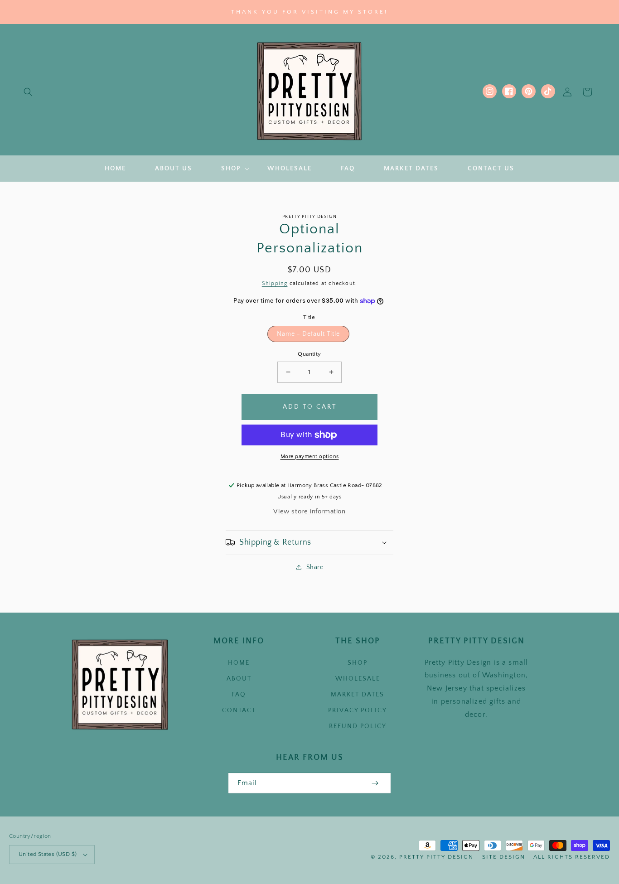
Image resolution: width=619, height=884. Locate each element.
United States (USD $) (48, 854)
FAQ (239, 694)
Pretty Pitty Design (436, 857)
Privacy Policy (357, 710)
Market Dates (357, 694)
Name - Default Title (308, 334)
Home (239, 663)
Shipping (275, 283)
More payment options (309, 456)
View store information (309, 511)
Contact (239, 710)
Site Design (503, 857)
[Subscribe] (375, 783)
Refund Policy (358, 726)
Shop (358, 663)
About (239, 678)
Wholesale (357, 678)
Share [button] (315, 567)
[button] (28, 92)
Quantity (309, 354)
